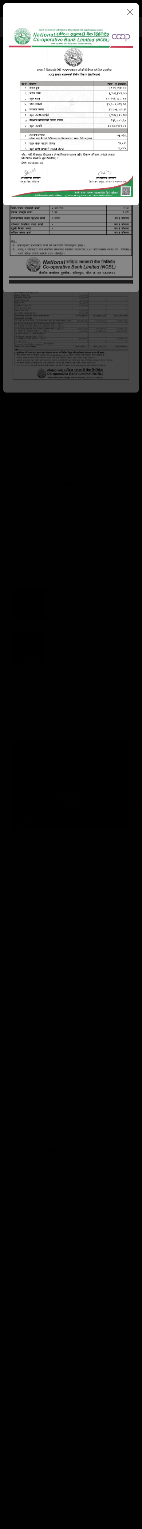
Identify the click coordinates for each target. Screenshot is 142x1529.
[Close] (130, 12)
